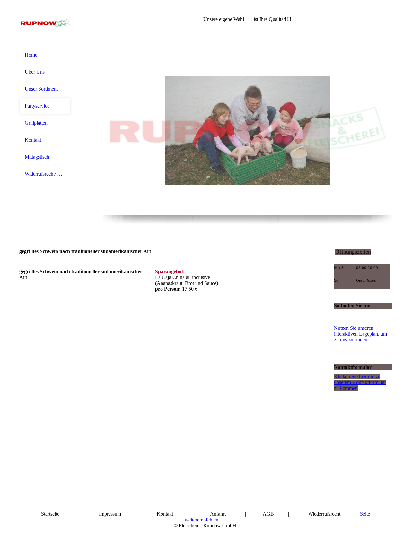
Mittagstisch (37, 157)
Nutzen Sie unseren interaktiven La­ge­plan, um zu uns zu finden (360, 333)
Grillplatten (36, 123)
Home (31, 54)
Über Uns (35, 71)
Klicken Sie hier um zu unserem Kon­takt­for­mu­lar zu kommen (360, 382)
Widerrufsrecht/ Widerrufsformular (45, 174)
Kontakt (33, 140)
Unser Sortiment (41, 89)
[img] (45, 23)
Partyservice (37, 106)
